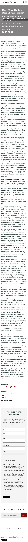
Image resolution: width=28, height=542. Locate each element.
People (15, 393)
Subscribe (6, 497)
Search (23, 515)
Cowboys (4, 393)
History (10, 393)
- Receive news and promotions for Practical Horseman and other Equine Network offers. (14, 481)
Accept (4, 539)
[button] (23, 2)
